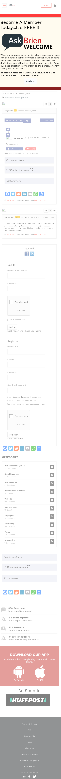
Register (30, 81)
